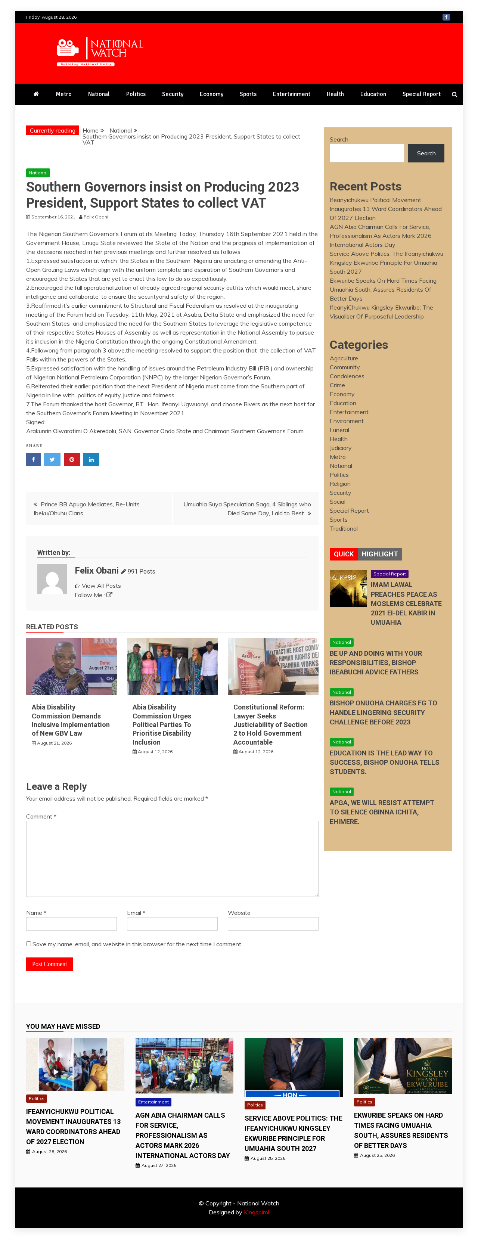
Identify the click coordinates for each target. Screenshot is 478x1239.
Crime (337, 385)
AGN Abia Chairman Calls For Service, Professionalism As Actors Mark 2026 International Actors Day (381, 235)
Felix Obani (97, 570)
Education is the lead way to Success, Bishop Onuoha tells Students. (385, 762)
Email (136, 912)
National (99, 94)
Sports (248, 94)
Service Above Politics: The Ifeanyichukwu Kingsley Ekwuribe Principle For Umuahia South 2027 (386, 262)
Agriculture (344, 358)
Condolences (347, 376)
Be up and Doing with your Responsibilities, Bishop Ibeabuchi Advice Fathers (376, 662)
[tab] (344, 554)
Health (335, 94)
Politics (136, 94)
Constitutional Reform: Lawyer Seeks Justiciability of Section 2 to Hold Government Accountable (270, 724)
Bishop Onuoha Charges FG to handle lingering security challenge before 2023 (383, 712)
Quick (344, 554)
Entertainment (291, 94)
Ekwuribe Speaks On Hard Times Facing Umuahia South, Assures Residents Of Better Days (383, 289)
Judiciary (341, 447)
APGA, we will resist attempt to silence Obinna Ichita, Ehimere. (382, 812)
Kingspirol (256, 1212)
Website (239, 912)
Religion (340, 483)
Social (337, 501)
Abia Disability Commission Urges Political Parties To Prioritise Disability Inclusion (162, 724)
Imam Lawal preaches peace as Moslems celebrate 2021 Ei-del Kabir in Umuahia (406, 603)
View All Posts (101, 585)
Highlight (380, 554)
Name (36, 912)
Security (172, 94)
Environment (347, 421)
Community (345, 367)
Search (339, 139)
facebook (446, 17)
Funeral (339, 430)
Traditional (344, 528)
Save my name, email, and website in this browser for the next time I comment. (137, 944)
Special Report (422, 94)
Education (373, 94)
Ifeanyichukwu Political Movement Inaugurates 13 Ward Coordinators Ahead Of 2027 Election (386, 208)
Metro (64, 94)
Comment (41, 816)
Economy (211, 94)
